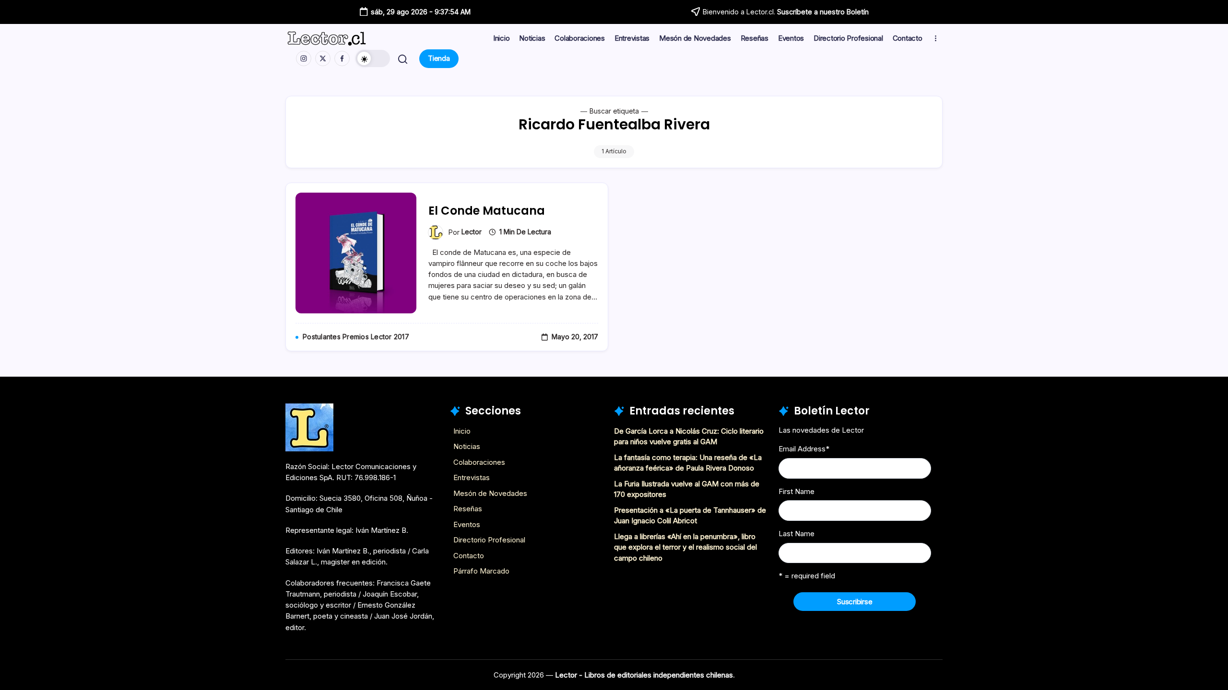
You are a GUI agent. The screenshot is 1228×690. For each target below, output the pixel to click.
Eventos (466, 524)
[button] (372, 58)
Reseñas (467, 508)
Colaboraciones (479, 462)
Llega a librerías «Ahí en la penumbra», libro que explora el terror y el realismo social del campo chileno (685, 547)
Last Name (797, 533)
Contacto (468, 555)
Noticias (466, 446)
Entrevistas (471, 477)
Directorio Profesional (489, 539)
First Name (797, 491)
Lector (471, 232)
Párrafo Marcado (481, 570)
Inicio (462, 431)
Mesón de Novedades (490, 493)
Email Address (804, 448)
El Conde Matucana (486, 210)
